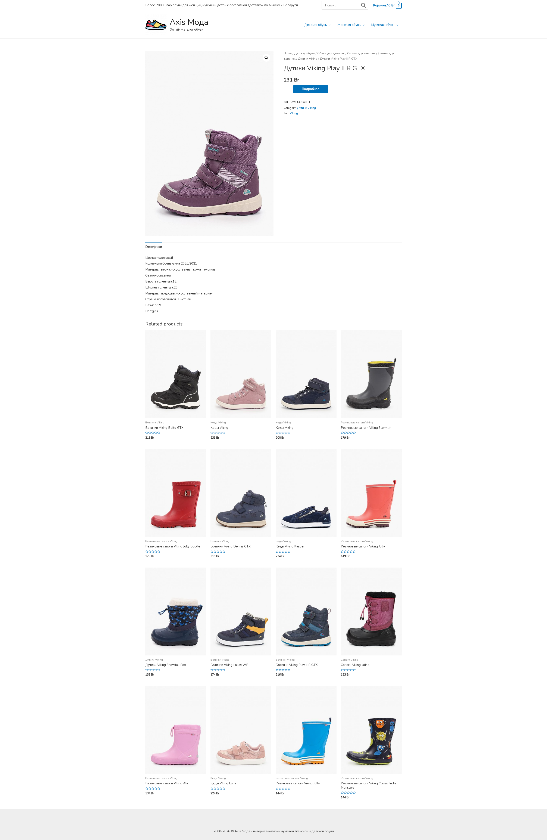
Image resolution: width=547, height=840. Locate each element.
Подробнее (310, 89)
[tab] (153, 247)
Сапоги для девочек (361, 53)
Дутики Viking (307, 59)
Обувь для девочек (331, 53)
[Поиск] (363, 5)
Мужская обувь (382, 25)
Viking (294, 113)
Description (153, 247)
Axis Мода (189, 22)
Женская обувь (349, 25)
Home (288, 53)
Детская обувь (315, 25)
